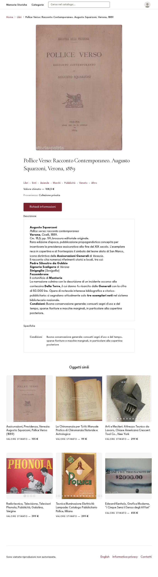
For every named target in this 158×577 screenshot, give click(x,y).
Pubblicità (69, 183)
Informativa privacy (125, 557)
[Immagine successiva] (147, 399)
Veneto (83, 183)
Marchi (57, 183)
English (105, 557)
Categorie (38, 5)
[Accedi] (147, 4)
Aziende (44, 183)
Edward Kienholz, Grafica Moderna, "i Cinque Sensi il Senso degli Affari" (127, 506)
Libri (19, 17)
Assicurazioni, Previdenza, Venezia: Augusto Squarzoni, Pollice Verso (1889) (28, 430)
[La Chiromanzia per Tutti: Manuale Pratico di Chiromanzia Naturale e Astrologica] (79, 398)
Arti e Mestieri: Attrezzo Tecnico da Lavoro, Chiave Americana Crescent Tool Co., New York (127, 430)
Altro (94, 183)
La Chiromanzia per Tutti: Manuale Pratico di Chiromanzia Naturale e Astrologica (77, 430)
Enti (34, 183)
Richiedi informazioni (43, 207)
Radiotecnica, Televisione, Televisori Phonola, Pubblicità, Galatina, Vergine (28, 508)
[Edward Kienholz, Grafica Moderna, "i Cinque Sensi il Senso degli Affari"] (128, 476)
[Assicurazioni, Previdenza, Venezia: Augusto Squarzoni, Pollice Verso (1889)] (29, 398)
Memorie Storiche (16, 5)
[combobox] (79, 5)
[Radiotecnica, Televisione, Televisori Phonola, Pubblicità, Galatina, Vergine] (29, 476)
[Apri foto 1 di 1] (79, 87)
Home (9, 17)
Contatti (146, 557)
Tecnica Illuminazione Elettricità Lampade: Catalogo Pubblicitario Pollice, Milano (76, 508)
